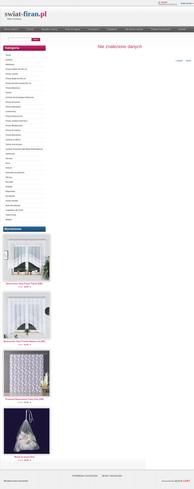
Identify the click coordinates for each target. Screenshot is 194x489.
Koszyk (164, 2)
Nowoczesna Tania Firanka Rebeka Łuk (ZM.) (24, 341)
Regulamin (112, 29)
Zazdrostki (10, 154)
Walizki (9, 219)
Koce (8, 163)
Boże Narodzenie (13, 205)
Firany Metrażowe (13, 135)
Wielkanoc (10, 64)
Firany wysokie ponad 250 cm (18, 83)
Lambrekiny (11, 111)
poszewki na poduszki (15, 172)
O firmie (30, 29)
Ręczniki (9, 182)
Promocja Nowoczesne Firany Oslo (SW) (24, 399)
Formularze (93, 29)
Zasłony (9, 60)
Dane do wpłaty (72, 29)
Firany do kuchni (13, 102)
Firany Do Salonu (13, 130)
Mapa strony (186, 3)
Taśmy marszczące (14, 144)
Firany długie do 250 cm (16, 78)
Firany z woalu (12, 74)
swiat (26, 14)
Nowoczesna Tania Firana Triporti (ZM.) (24, 283)
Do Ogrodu (10, 196)
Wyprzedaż (10, 191)
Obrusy (9, 177)
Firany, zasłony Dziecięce (16, 121)
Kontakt (182, 29)
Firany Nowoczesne (14, 116)
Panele (9, 93)
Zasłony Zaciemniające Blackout (20, 97)
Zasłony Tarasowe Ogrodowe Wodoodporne (24, 149)
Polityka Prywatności (161, 29)
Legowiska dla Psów (14, 210)
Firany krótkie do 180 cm (16, 69)
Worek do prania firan (24, 457)
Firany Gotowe (12, 201)
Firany (8, 55)
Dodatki (9, 187)
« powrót (179, 60)
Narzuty (9, 158)
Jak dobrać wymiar (134, 29)
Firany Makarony (13, 88)
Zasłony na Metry (13, 140)
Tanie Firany (11, 215)
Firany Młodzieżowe (14, 125)
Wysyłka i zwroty (49, 29)
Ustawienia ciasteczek (84, 476)
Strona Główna (11, 29)
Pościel (9, 168)
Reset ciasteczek (112, 476)
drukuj (188, 60)
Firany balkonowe (13, 107)
